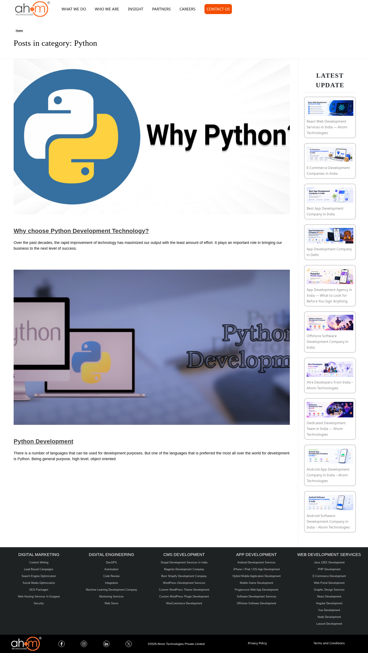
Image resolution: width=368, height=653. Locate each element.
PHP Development (329, 569)
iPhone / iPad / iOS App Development (256, 569)
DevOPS (111, 562)
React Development (329, 596)
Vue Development (329, 610)
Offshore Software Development (256, 603)
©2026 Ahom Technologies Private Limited (176, 644)
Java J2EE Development (329, 562)
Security (39, 603)
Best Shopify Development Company (184, 576)
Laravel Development (329, 623)
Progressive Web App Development (256, 589)
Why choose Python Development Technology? (81, 231)
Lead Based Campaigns (38, 569)
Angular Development (329, 603)
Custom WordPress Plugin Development (184, 596)
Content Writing (38, 562)
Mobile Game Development (256, 582)
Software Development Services (256, 596)
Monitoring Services (111, 596)
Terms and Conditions (329, 643)
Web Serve (111, 603)
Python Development (43, 441)
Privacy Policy (257, 643)
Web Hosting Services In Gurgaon (39, 596)
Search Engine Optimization (39, 576)
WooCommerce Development (184, 603)
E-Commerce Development (329, 576)
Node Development (329, 617)
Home (19, 30)
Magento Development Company (184, 569)
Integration (111, 582)
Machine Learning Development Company (111, 589)
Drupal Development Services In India (184, 562)
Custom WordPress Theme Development (184, 589)
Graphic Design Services (329, 589)
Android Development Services (256, 562)
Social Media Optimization (39, 582)
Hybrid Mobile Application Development (257, 576)
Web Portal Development (329, 582)
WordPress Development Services (184, 582)
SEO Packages (38, 589)
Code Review (111, 576)
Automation (111, 569)
